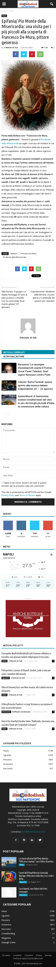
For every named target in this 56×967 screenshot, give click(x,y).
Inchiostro (6, 712)
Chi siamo (6, 955)
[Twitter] (40, 840)
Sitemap (48, 955)
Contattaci (17, 955)
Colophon (29, 955)
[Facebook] (16, 840)
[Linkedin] (32, 840)
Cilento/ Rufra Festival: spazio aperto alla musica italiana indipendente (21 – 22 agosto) (35, 385)
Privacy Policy (7, 495)
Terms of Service (27, 495)
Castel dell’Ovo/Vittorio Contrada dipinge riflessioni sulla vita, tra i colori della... (36, 875)
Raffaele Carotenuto (21, 712)
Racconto (8, 768)
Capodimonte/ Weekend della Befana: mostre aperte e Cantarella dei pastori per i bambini (43, 296)
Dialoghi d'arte (8, 942)
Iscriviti (48, 522)
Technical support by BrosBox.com (28, 958)
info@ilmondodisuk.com (33, 831)
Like (8, 522)
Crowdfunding (8, 933)
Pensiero (7, 759)
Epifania (14, 253)
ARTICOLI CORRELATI (14, 352)
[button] (52, 4)
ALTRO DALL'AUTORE (13, 356)
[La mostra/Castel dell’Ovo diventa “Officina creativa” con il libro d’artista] (8, 862)
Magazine (6, 938)
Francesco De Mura (28, 253)
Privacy (39, 955)
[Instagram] (24, 840)
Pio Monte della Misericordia (14, 257)
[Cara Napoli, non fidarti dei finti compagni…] (8, 892)
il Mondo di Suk (11, 47)
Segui (21, 522)
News (4, 16)
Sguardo (5, 678)
